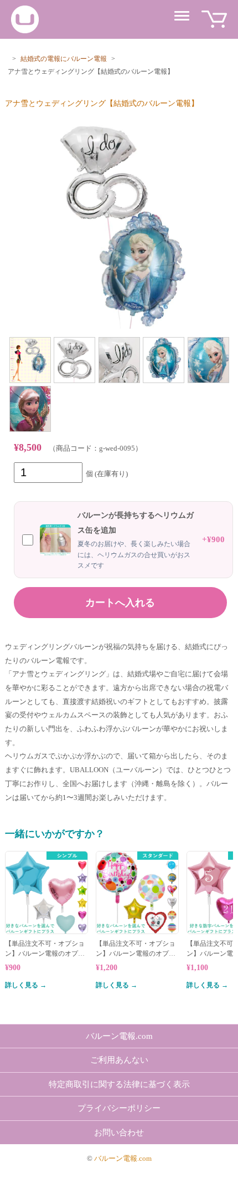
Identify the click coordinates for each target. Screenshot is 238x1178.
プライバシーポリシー (119, 1108)
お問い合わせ (119, 1132)
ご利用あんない (119, 1059)
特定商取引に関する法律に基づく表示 (119, 1084)
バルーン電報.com (119, 1036)
